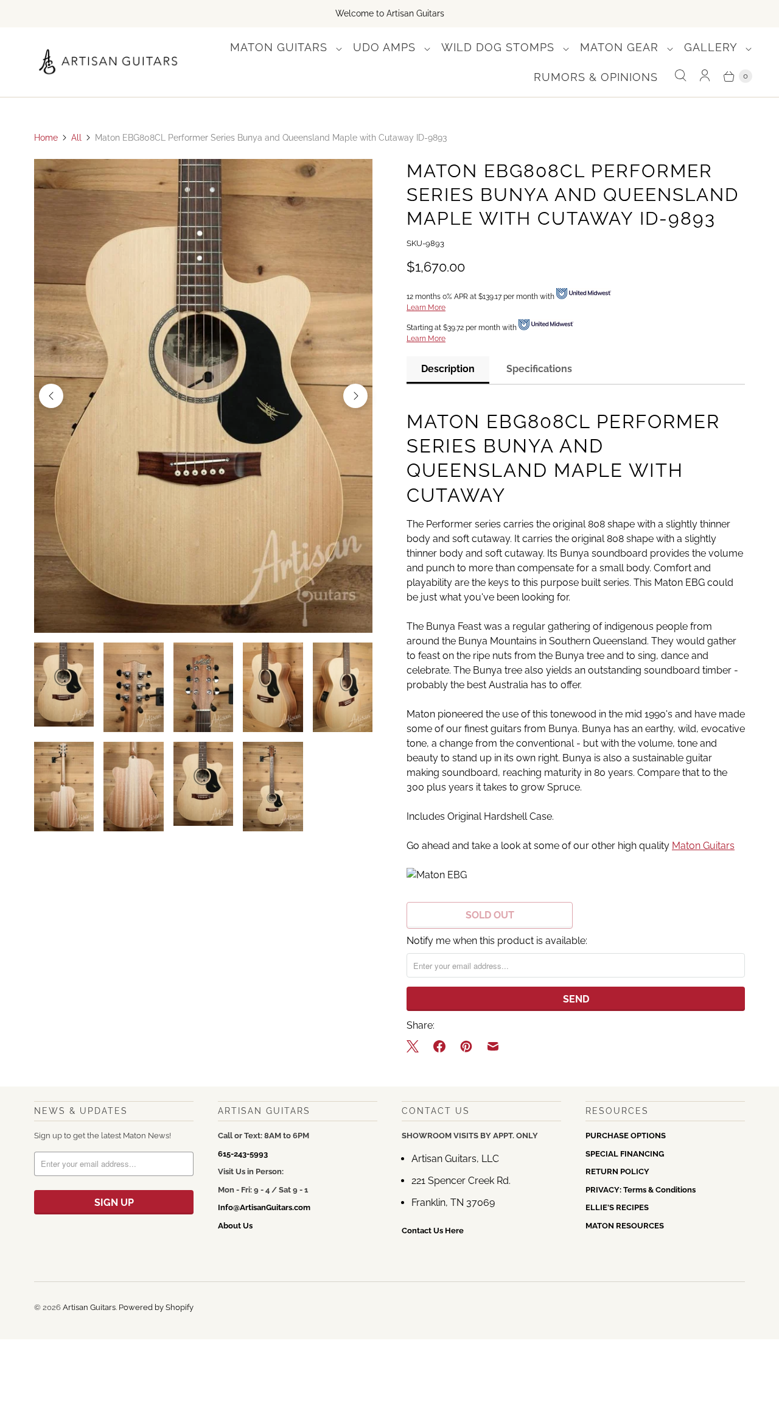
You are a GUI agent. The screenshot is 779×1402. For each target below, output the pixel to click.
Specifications (539, 369)
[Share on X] (416, 1046)
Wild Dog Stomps (499, 47)
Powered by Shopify (156, 1307)
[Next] (355, 396)
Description (448, 369)
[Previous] (51, 396)
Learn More (426, 307)
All (76, 138)
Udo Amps (386, 47)
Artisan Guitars (89, 1307)
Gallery (712, 47)
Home (46, 138)
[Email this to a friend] (493, 1046)
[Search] (680, 76)
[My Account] (705, 76)
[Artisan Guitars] (108, 62)
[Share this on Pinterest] (466, 1046)
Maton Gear (621, 47)
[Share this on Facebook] (439, 1046)
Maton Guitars (280, 47)
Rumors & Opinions (596, 77)
